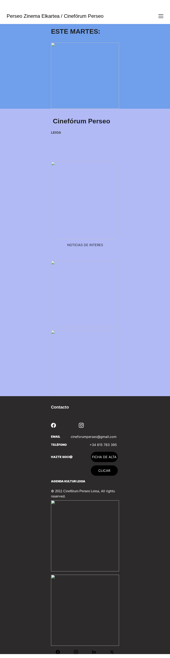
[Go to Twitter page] (112, 652)
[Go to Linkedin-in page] (96, 652)
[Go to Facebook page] (53, 425)
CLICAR (104, 470)
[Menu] (160, 16)
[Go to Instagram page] (81, 425)
